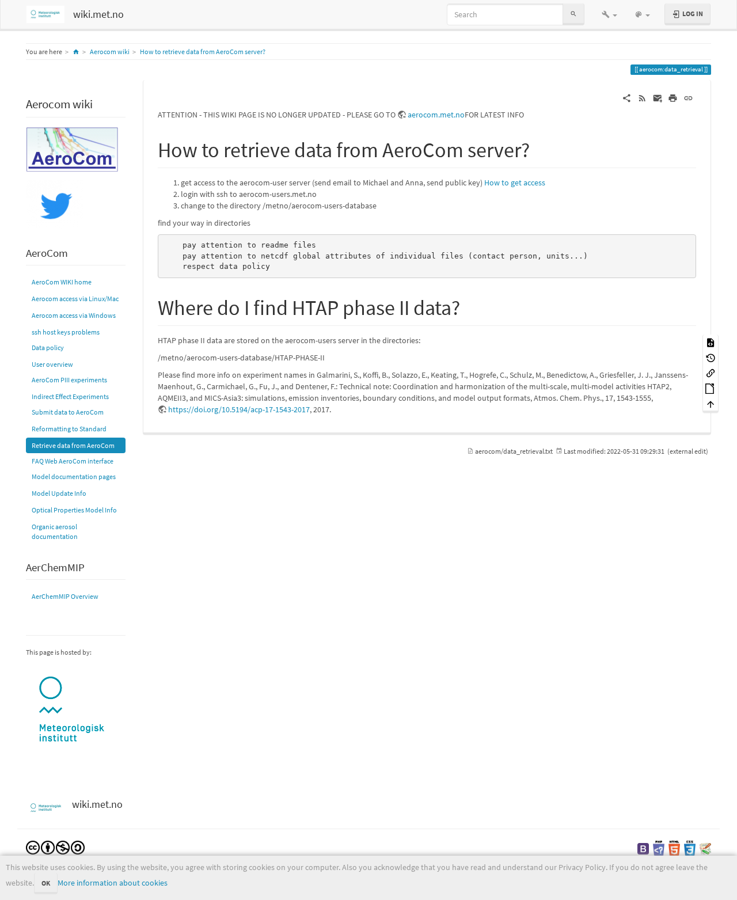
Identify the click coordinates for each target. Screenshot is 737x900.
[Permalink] (688, 97)
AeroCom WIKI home (62, 282)
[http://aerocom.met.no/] (72, 148)
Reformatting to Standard (69, 428)
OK (45, 883)
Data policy (48, 347)
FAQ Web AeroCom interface (72, 461)
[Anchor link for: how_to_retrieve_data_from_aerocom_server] (540, 148)
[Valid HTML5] (674, 848)
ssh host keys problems (66, 332)
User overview (52, 364)
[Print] (673, 97)
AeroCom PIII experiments (69, 379)
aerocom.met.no (436, 114)
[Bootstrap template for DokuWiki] (643, 848)
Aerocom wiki (110, 51)
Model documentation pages (74, 476)
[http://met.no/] (72, 709)
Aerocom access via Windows (74, 315)
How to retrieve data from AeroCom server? (202, 51)
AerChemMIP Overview (65, 596)
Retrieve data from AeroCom (73, 445)
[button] (609, 14)
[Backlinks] (710, 373)
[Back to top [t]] (710, 403)
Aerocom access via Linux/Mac (75, 298)
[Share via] (627, 97)
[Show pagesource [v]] (710, 342)
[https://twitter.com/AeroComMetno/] (54, 203)
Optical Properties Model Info (74, 510)
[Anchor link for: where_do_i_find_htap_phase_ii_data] (470, 305)
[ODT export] (710, 388)
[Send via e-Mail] (658, 97)
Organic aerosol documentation (55, 531)
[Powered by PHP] (658, 848)
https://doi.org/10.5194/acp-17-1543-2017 (239, 409)
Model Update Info (59, 493)
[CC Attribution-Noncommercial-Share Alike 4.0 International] (55, 846)
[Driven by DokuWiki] (705, 848)
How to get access (514, 182)
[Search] (573, 14)
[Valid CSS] (690, 848)
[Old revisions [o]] (710, 357)
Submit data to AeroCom (68, 412)
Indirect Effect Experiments (70, 396)
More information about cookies (113, 883)
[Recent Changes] (642, 97)
